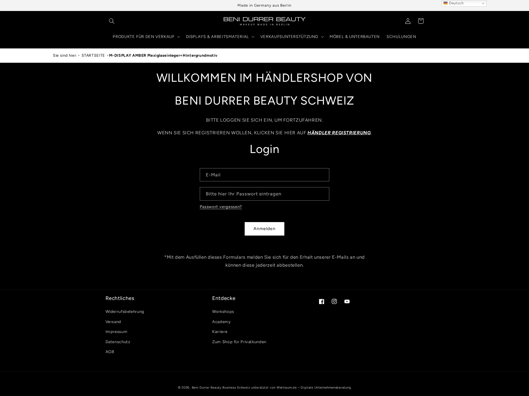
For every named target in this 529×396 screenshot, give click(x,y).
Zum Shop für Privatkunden (239, 341)
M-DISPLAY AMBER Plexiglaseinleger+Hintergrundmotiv (163, 55)
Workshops (223, 311)
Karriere (219, 331)
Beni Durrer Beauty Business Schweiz (221, 387)
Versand (113, 321)
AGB (110, 351)
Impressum (117, 331)
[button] (112, 21)
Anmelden (264, 228)
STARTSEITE (93, 55)
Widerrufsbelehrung (125, 311)
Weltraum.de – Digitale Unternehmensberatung (314, 387)
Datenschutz (118, 341)
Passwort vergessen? (221, 206)
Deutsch (455, 3)
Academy (221, 321)
